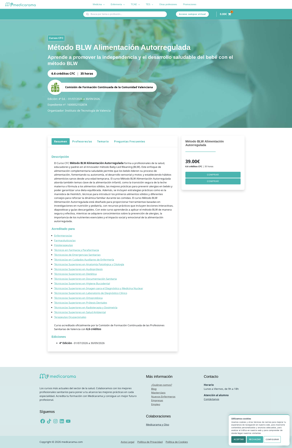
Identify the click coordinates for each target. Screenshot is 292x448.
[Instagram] (55, 421)
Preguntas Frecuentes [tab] (129, 141)
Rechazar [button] (255, 439)
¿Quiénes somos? (161, 385)
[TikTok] (49, 421)
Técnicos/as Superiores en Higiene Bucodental (82, 283)
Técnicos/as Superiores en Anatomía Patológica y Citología (89, 264)
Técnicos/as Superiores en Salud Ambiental (80, 312)
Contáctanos (211, 399)
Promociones (189, 4)
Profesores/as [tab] (82, 141)
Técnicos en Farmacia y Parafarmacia (76, 250)
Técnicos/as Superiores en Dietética (75, 274)
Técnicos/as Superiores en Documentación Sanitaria (85, 278)
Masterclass (158, 392)
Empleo (155, 404)
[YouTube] (68, 421)
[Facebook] (43, 421)
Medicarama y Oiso (157, 424)
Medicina (97, 4)
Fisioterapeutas (63, 245)
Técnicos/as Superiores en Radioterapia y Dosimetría (85, 307)
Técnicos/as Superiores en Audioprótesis (78, 269)
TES (148, 4)
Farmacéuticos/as (64, 240)
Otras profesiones (168, 4)
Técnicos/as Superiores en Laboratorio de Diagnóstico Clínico (90, 293)
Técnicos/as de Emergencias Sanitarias (77, 254)
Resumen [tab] (60, 141)
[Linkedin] (62, 421)
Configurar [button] (272, 439)
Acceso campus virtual (192, 14)
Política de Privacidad (150, 442)
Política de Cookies (177, 442)
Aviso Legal (127, 442)
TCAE (134, 4)
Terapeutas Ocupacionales (70, 317)
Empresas (157, 400)
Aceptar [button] (238, 439)
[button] (103, 4)
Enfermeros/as (63, 235)
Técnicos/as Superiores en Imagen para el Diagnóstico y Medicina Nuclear (98, 288)
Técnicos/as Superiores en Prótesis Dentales (80, 302)
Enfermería (116, 4)
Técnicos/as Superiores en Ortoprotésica (78, 298)
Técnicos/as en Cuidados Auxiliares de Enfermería (84, 259)
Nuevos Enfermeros (163, 396)
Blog (153, 389)
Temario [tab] (103, 141)
